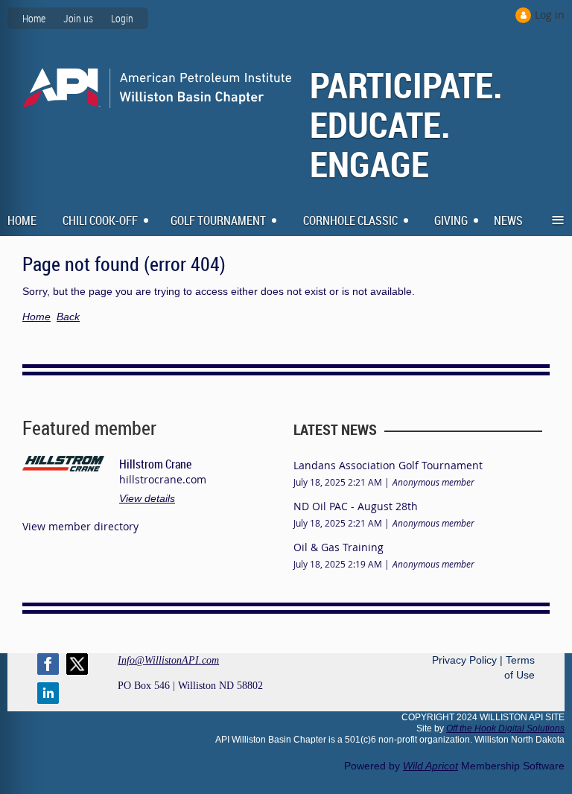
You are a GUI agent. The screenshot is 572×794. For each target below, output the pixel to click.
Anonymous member (433, 482)
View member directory (80, 526)
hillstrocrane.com (162, 479)
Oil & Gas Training (338, 547)
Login (122, 18)
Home (33, 18)
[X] (77, 664)
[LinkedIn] (48, 693)
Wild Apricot (430, 766)
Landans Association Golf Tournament (388, 465)
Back (68, 317)
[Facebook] (48, 664)
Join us (78, 18)
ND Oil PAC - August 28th (355, 506)
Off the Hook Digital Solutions (505, 728)
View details (147, 498)
